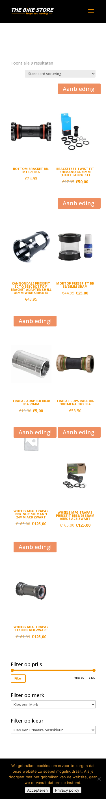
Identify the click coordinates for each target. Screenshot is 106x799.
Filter (18, 678)
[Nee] (99, 779)
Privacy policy (67, 790)
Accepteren (37, 790)
